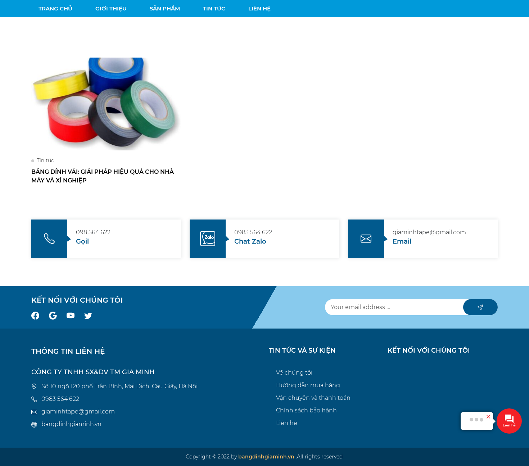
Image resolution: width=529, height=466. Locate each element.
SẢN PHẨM (165, 8)
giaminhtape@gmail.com (78, 411)
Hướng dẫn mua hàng (308, 385)
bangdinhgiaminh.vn (71, 424)
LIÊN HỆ (259, 8)
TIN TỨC (214, 8)
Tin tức (45, 160)
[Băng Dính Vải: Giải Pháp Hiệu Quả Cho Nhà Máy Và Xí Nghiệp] (106, 103)
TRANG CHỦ (55, 8)
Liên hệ (286, 423)
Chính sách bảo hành (306, 410)
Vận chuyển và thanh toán (313, 397)
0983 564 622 (60, 398)
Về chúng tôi (294, 372)
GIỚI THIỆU (111, 8)
